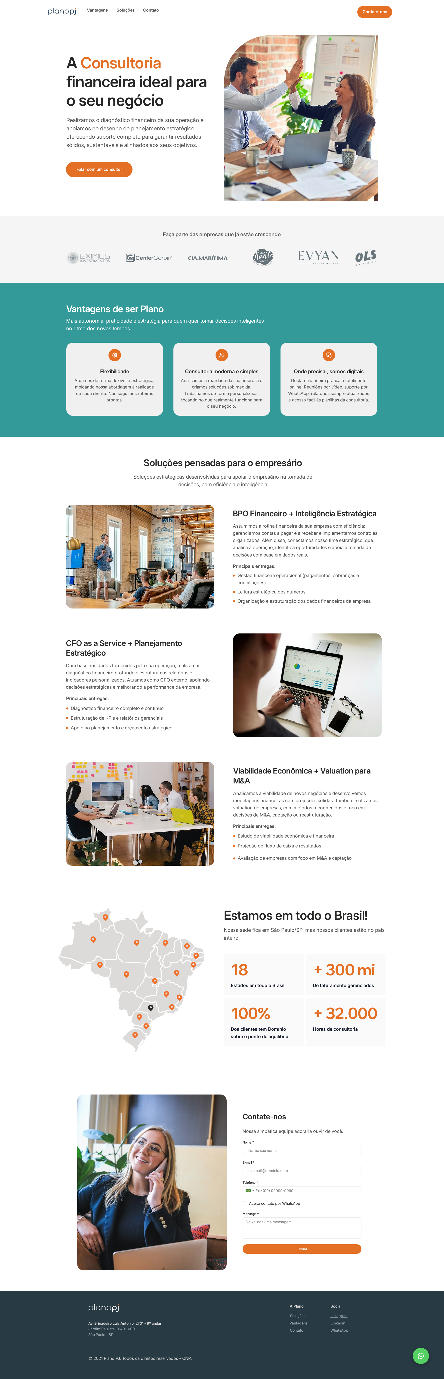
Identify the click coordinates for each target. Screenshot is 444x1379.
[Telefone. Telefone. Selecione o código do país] (250, 1190)
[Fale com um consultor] (421, 1356)
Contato (151, 10)
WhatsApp (339, 1330)
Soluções (126, 10)
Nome (248, 1142)
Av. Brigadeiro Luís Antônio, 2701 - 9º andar (124, 1323)
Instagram (339, 1316)
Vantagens (97, 10)
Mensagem (251, 1214)
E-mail (248, 1162)
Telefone (250, 1182)
